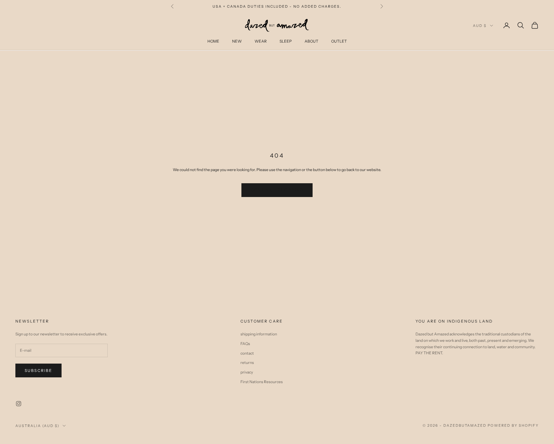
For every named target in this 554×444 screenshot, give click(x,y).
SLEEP (286, 41)
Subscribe (38, 370)
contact (247, 353)
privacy (246, 372)
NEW (237, 41)
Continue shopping (277, 189)
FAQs (245, 343)
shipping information (258, 334)
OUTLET (339, 41)
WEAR (261, 41)
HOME (213, 41)
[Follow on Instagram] (18, 403)
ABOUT (311, 41)
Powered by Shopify (513, 425)
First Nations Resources (261, 381)
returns (247, 362)
